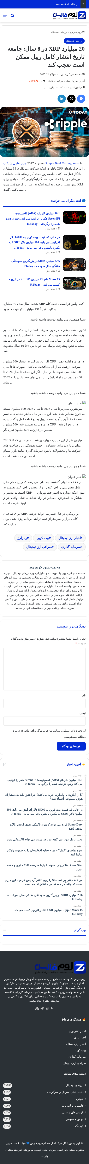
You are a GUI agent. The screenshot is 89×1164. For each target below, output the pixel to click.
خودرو (79, 1098)
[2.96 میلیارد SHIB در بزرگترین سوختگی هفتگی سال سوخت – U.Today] (74, 264)
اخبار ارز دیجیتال (69, 538)
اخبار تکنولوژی (77, 1031)
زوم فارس (76, 31)
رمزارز (22, 538)
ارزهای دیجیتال (59, 31)
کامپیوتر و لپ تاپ (72, 1105)
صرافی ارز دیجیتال (39, 547)
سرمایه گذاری (71, 547)
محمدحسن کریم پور (71, 74)
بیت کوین (42, 538)
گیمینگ (79, 1126)
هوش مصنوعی (74, 1119)
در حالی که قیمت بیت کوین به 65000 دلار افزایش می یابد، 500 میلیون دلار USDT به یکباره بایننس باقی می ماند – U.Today (34, 242)
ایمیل (82, 713)
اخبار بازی (80, 1037)
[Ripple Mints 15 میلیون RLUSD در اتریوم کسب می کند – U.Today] (74, 283)
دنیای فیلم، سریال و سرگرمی (65, 1092)
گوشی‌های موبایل (72, 1112)
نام (84, 695)
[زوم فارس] (69, 15)
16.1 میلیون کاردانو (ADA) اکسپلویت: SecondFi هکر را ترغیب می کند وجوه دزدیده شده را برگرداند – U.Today (33, 219)
